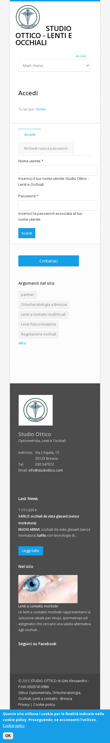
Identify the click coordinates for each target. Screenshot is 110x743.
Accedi (81, 56)
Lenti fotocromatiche (38, 324)
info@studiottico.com (45, 470)
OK (8, 736)
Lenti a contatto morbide (38, 606)
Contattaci (48, 261)
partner (27, 294)
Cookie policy (44, 704)
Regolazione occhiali (38, 334)
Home (41, 109)
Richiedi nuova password (45, 148)
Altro (22, 343)
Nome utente (30, 160)
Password (28, 195)
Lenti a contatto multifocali (43, 314)
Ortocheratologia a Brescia (44, 304)
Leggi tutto (30, 550)
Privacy (24, 704)
